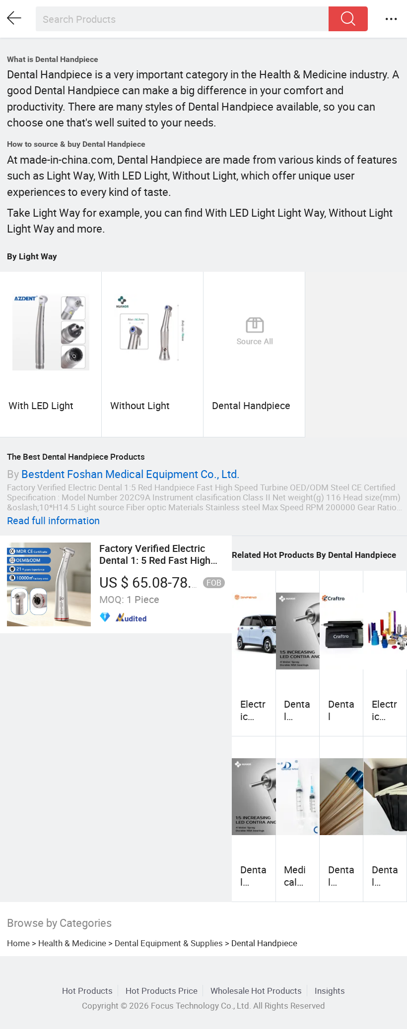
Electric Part (384, 716)
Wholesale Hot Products (256, 990)
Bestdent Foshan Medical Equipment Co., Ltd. (130, 474)
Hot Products (87, 990)
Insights (330, 990)
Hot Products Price (162, 990)
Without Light (140, 405)
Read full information (53, 520)
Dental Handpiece (251, 405)
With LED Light (40, 405)
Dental (341, 710)
